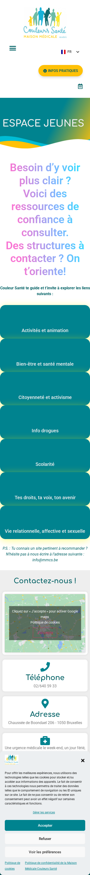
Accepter (45, 825)
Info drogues (45, 431)
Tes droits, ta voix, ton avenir (45, 497)
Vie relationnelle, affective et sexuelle (45, 531)
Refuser (45, 839)
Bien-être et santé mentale (45, 364)
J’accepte (45, 632)
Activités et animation (45, 330)
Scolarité (45, 464)
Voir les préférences (45, 852)
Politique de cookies (45, 622)
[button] (82, 760)
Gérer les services (44, 812)
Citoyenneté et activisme (45, 397)
